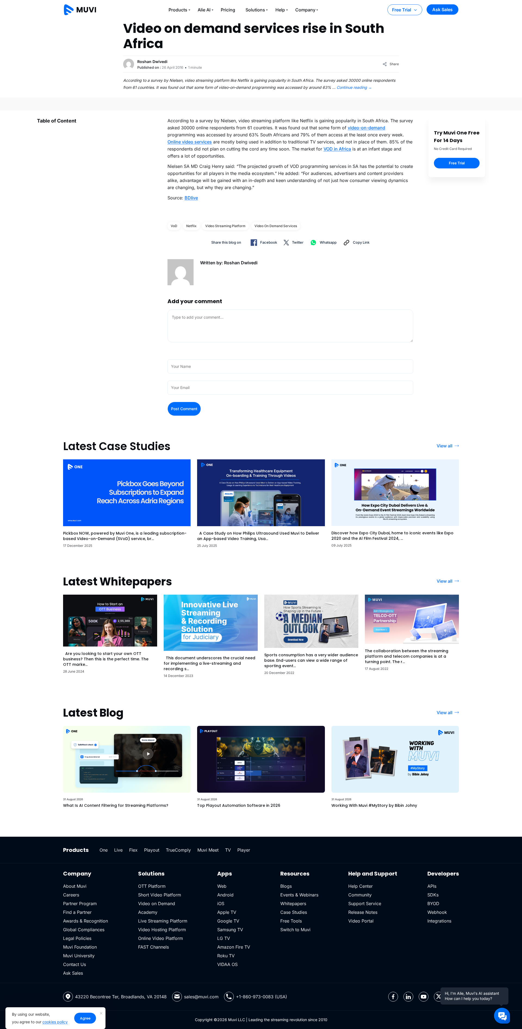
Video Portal (361, 921)
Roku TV (226, 955)
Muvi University (79, 955)
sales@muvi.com (201, 996)
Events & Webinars (299, 895)
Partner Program (80, 903)
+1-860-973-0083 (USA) (261, 996)
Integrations (439, 921)
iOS (220, 903)
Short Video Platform (159, 895)
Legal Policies (77, 938)
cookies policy (55, 1021)
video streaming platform (225, 226)
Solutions (255, 9)
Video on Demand (156, 903)
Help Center (360, 886)
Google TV (228, 921)
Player (243, 850)
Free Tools (291, 921)
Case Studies (293, 912)
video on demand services (275, 226)
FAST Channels (153, 947)
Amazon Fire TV (233, 947)
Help (280, 9)
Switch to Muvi (295, 929)
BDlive (191, 197)
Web (221, 886)
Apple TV (226, 912)
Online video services (189, 142)
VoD (174, 226)
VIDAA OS (227, 964)
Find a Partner (77, 912)
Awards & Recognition (85, 921)
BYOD (433, 903)
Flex (133, 850)
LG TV (223, 938)
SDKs (433, 895)
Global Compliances (83, 929)
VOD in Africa (337, 149)
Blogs (286, 886)
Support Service (364, 903)
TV (228, 850)
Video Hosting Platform (162, 929)
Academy (147, 912)
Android (225, 895)
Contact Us (74, 964)
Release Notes (362, 912)
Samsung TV (230, 929)
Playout (151, 850)
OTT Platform (152, 886)
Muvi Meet (208, 850)
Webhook (437, 912)
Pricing (228, 9)
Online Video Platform (160, 938)
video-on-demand (366, 127)
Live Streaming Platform (162, 921)
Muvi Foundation (80, 947)
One (104, 850)
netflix (191, 226)
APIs (431, 886)
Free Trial (401, 9)
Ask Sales (442, 9)
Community (360, 895)
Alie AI (204, 9)
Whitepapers (293, 903)
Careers (71, 895)
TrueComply (178, 850)
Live (118, 850)
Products (178, 9)
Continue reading (354, 87)
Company (305, 9)
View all (444, 445)
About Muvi (74, 886)
